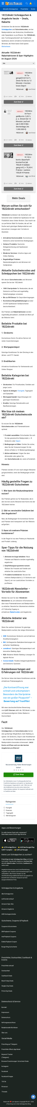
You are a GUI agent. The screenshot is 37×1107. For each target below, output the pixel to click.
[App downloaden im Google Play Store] (27, 840)
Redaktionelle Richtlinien (10, 1027)
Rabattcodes (15, 612)
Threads (4, 1091)
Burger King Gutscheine (9, 947)
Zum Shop (19, 774)
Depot (18, 441)
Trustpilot (7, 850)
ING (4, 642)
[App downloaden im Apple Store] (9, 840)
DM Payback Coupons (9, 931)
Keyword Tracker (7, 1054)
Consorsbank (8, 661)
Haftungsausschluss (9, 1022)
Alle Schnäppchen (7, 894)
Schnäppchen (7, 29)
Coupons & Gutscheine (9, 926)
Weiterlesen (6, 46)
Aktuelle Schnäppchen (10, 9)
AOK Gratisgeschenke (9, 914)
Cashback (26, 863)
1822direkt (20, 89)
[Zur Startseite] (14, 3)
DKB (4, 636)
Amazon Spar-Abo (8, 904)
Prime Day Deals (7, 991)
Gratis (33, 9)
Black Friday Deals (7, 981)
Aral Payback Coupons (9, 936)
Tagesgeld (9, 813)
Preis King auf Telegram (10, 1044)
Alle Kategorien (11, 815)
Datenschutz (6, 1017)
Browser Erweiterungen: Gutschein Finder (15, 1061)
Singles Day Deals (7, 986)
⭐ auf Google (21, 850)
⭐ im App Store (9, 847)
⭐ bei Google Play (26, 847)
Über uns (4, 1032)
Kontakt (4, 1007)
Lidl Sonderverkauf (8, 899)
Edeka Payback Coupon (9, 942)
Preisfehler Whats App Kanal (11, 1049)
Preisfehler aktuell (8, 965)
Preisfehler (24, 9)
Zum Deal (17, 102)
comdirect (7, 648)
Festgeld (21, 391)
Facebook (5, 1071)
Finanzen (9, 810)
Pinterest (5, 1086)
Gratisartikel (28, 861)
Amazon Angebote (8, 909)
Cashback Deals (7, 976)
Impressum (5, 1012)
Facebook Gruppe (7, 1076)
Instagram (5, 1066)
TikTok (4, 1081)
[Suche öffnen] (26, 3)
